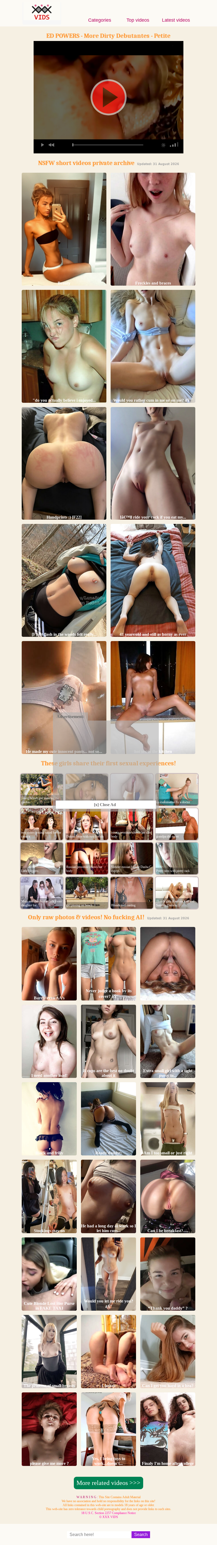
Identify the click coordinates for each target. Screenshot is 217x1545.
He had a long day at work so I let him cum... (108, 1228)
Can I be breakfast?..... (167, 1230)
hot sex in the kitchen (153, 751)
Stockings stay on (49, 1230)
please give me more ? (49, 1463)
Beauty (64, 283)
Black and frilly (49, 1153)
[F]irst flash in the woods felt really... (64, 634)
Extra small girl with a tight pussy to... (167, 1073)
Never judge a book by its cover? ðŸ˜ (109, 994)
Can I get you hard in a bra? (167, 1385)
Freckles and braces (153, 283)
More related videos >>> (108, 1482)
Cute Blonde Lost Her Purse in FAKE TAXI (49, 1305)
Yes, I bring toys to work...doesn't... (108, 1461)
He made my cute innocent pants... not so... (64, 751)
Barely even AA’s (49, 998)
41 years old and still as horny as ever (153, 634)
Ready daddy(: (108, 1153)
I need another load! (49, 1075)
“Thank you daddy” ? (168, 1308)
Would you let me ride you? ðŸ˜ (108, 1304)
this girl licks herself (168, 998)
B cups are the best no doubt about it (108, 1073)
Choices (109, 1385)
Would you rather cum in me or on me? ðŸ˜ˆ (153, 400)
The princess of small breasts (49, 1385)
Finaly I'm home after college (168, 1463)
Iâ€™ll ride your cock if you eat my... (153, 517)
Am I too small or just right (167, 1153)
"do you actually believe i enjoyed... (64, 400)
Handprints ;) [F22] (64, 517)
